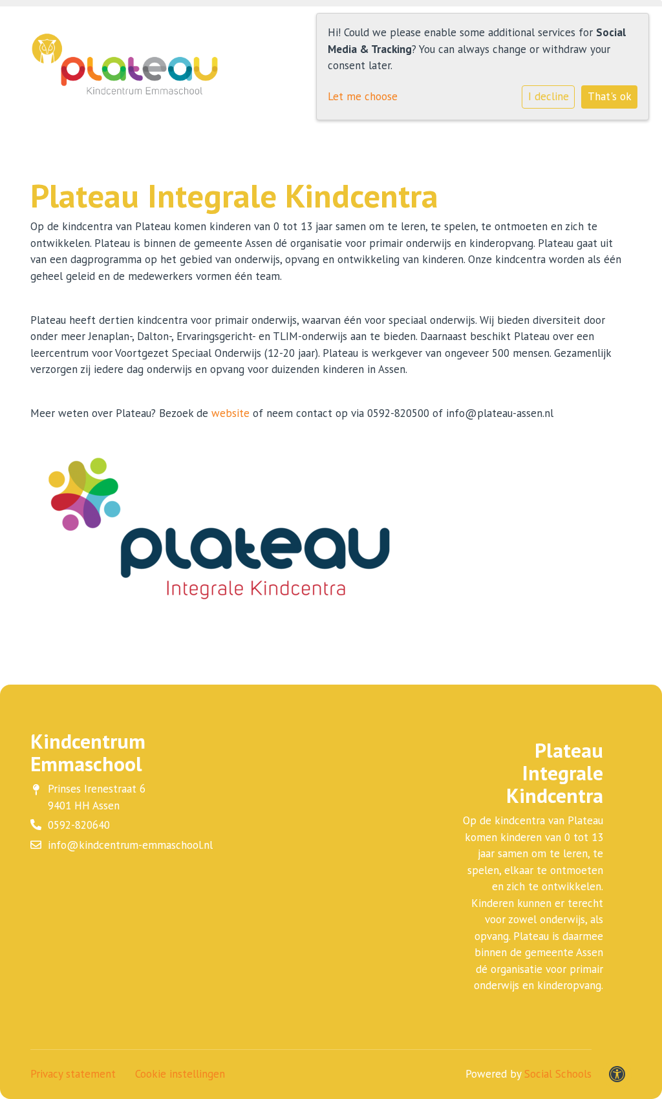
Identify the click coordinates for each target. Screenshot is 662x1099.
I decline (548, 96)
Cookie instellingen (180, 1074)
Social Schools (558, 1074)
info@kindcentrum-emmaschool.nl (130, 845)
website (230, 413)
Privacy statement (73, 1074)
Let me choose (363, 96)
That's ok (610, 96)
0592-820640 (79, 825)
